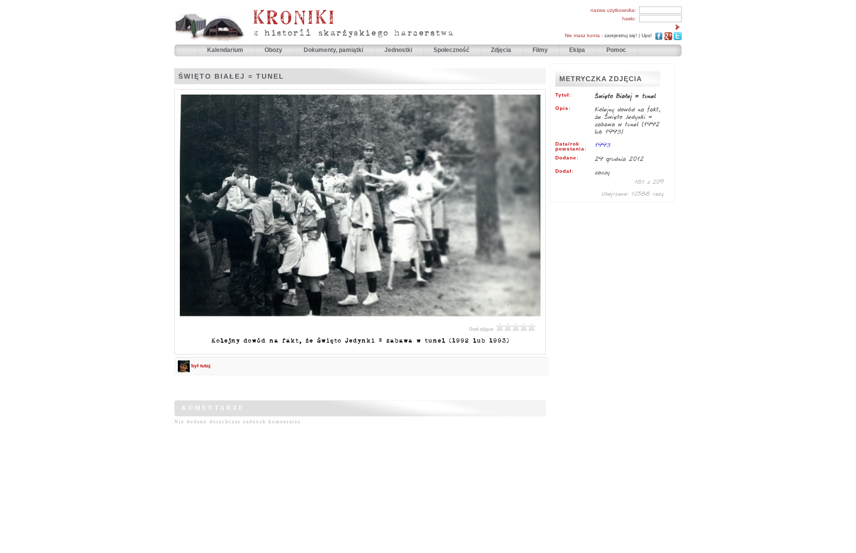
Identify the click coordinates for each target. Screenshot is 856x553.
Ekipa (577, 50)
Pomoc (616, 50)
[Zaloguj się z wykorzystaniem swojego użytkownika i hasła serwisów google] (668, 35)
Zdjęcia (502, 50)
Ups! (647, 35)
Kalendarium (226, 50)
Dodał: (564, 171)
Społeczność (452, 50)
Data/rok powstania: (571, 146)
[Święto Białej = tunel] (360, 319)
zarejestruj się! (620, 35)
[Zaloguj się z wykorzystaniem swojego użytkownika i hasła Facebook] (659, 35)
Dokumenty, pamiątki (334, 50)
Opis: (563, 108)
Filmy (540, 50)
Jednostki (399, 50)
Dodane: (567, 157)
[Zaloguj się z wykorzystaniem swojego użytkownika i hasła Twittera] (678, 35)
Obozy (274, 50)
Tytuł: (563, 95)
